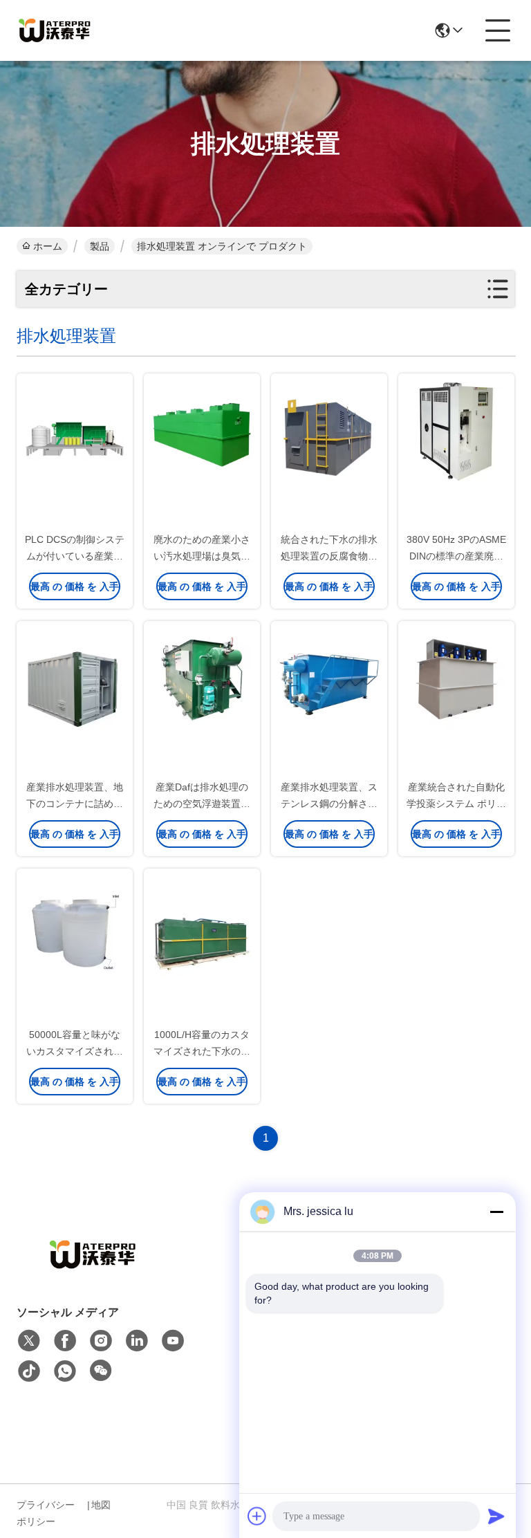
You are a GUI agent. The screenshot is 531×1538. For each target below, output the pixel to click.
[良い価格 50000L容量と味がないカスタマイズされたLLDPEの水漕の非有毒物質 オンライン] (74, 926)
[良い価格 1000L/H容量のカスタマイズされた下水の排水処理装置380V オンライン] (202, 926)
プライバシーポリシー (46, 1513)
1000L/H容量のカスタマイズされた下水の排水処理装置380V (201, 1051)
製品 (99, 246)
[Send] (496, 1516)
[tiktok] (29, 1371)
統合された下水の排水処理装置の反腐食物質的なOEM (329, 556)
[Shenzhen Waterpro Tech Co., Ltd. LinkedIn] (136, 1341)
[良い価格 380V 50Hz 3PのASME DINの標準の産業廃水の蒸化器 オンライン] (456, 430)
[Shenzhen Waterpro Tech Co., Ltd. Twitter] (29, 1341)
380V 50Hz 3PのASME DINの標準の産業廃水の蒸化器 (456, 556)
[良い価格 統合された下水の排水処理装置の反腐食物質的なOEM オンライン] (329, 430)
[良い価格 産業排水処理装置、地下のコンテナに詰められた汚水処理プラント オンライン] (74, 678)
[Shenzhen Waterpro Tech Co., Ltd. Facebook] (65, 1341)
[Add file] (257, 1516)
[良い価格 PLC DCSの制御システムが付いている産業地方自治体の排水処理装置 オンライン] (74, 430)
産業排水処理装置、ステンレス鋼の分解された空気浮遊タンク (329, 803)
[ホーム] (93, 1271)
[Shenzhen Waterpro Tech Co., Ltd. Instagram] (100, 1341)
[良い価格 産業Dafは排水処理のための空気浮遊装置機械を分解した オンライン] (202, 678)
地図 (101, 1504)
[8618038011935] (65, 1371)
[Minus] (496, 1211)
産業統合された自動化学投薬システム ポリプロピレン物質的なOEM (456, 803)
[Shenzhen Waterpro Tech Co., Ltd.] (55, 30)
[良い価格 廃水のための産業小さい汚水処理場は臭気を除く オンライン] (202, 430)
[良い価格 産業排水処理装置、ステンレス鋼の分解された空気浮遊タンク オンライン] (329, 678)
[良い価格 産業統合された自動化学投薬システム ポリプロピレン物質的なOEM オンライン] (456, 678)
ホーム (47, 246)
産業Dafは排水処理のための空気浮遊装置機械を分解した (201, 803)
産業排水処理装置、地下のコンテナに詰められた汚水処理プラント (74, 803)
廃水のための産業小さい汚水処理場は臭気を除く (201, 556)
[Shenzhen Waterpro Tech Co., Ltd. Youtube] (172, 1341)
